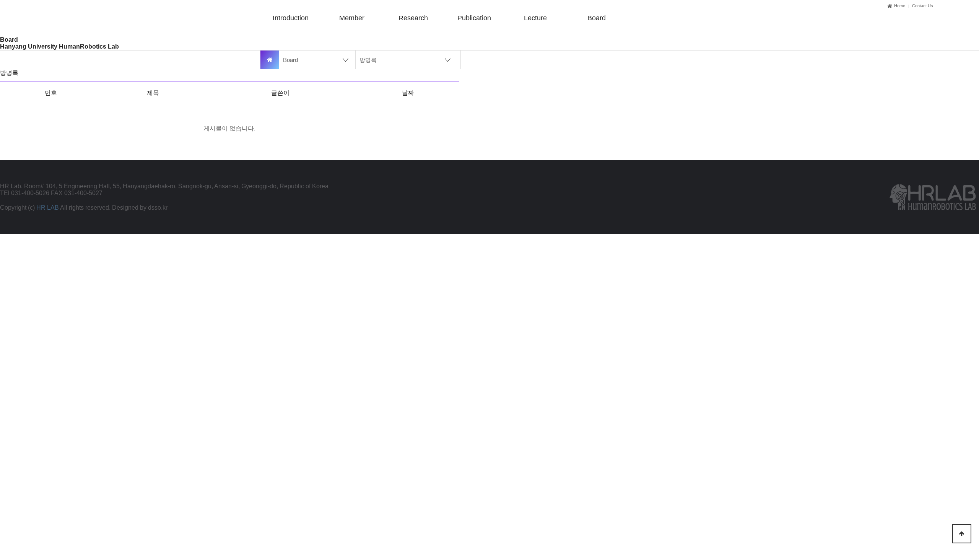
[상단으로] (961, 533)
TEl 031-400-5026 (24, 193)
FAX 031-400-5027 (76, 193)
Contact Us (922, 5)
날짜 (408, 93)
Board (596, 18)
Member (351, 18)
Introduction (291, 18)
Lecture (535, 18)
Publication (474, 18)
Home (899, 5)
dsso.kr (158, 207)
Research (413, 18)
